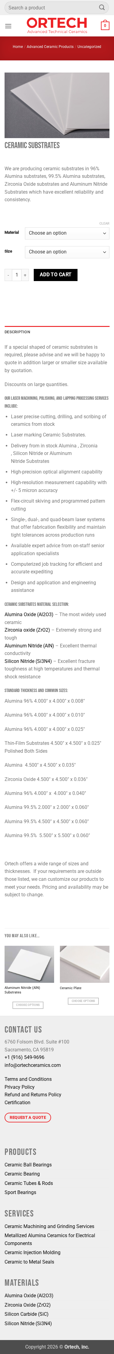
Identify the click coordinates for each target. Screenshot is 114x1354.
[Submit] (102, 7)
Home (18, 47)
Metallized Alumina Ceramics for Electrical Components (50, 1239)
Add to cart (56, 274)
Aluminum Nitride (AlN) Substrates (22, 990)
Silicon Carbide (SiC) (27, 1314)
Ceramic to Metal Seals (29, 1262)
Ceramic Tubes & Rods (29, 1183)
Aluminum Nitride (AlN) (29, 646)
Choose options (28, 1004)
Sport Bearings (20, 1192)
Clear (104, 224)
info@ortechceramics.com (33, 1065)
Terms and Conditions (28, 1079)
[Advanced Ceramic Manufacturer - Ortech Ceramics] (57, 26)
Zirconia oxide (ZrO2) (27, 630)
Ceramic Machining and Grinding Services (49, 1226)
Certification (17, 1102)
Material (12, 232)
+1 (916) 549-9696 (24, 1057)
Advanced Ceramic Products (50, 47)
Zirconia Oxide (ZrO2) (28, 1305)
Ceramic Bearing (22, 1174)
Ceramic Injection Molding (32, 1252)
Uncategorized (89, 47)
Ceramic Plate (70, 988)
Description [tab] (17, 332)
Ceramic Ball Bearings (28, 1165)
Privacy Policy (20, 1087)
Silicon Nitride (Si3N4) (28, 661)
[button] (8, 26)
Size (8, 251)
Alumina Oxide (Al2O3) (29, 614)
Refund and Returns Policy (33, 1095)
